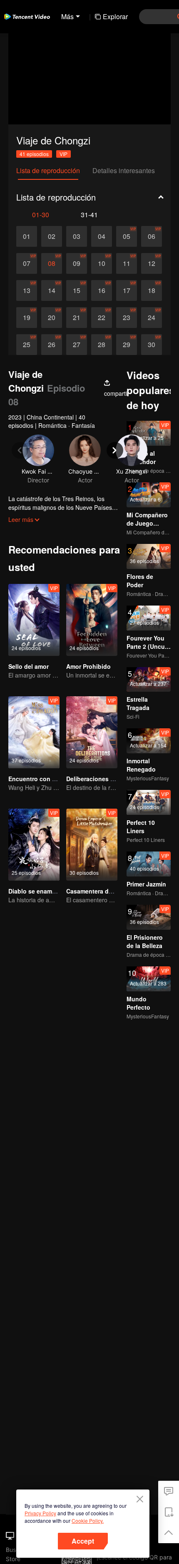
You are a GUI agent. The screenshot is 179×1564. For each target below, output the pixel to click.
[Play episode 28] (101, 344)
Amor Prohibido (88, 666)
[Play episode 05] (126, 236)
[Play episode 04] (101, 236)
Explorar (115, 16)
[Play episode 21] (76, 317)
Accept (83, 1541)
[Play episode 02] (51, 236)
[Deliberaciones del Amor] (91, 732)
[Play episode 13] (26, 290)
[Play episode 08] (51, 263)
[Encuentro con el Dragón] (34, 732)
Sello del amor (28, 666)
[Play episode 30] (151, 344)
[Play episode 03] (76, 236)
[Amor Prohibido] (91, 620)
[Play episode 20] (51, 317)
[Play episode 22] (101, 317)
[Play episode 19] (26, 317)
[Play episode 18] (151, 290)
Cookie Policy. (88, 1520)
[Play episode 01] (26, 236)
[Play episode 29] (126, 344)
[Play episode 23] (126, 317)
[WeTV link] (27, 16)
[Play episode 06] (151, 236)
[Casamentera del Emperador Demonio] (91, 845)
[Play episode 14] (51, 290)
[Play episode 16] (101, 290)
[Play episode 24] (151, 317)
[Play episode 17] (126, 290)
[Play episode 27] (76, 344)
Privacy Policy (40, 1513)
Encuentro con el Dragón (44, 779)
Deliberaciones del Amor (101, 779)
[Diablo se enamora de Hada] (34, 845)
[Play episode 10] (101, 263)
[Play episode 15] (76, 290)
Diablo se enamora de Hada (47, 891)
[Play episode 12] (151, 263)
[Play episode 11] (126, 263)
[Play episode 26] (51, 344)
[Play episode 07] (26, 263)
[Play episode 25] (26, 344)
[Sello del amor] (34, 620)
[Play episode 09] (76, 263)
